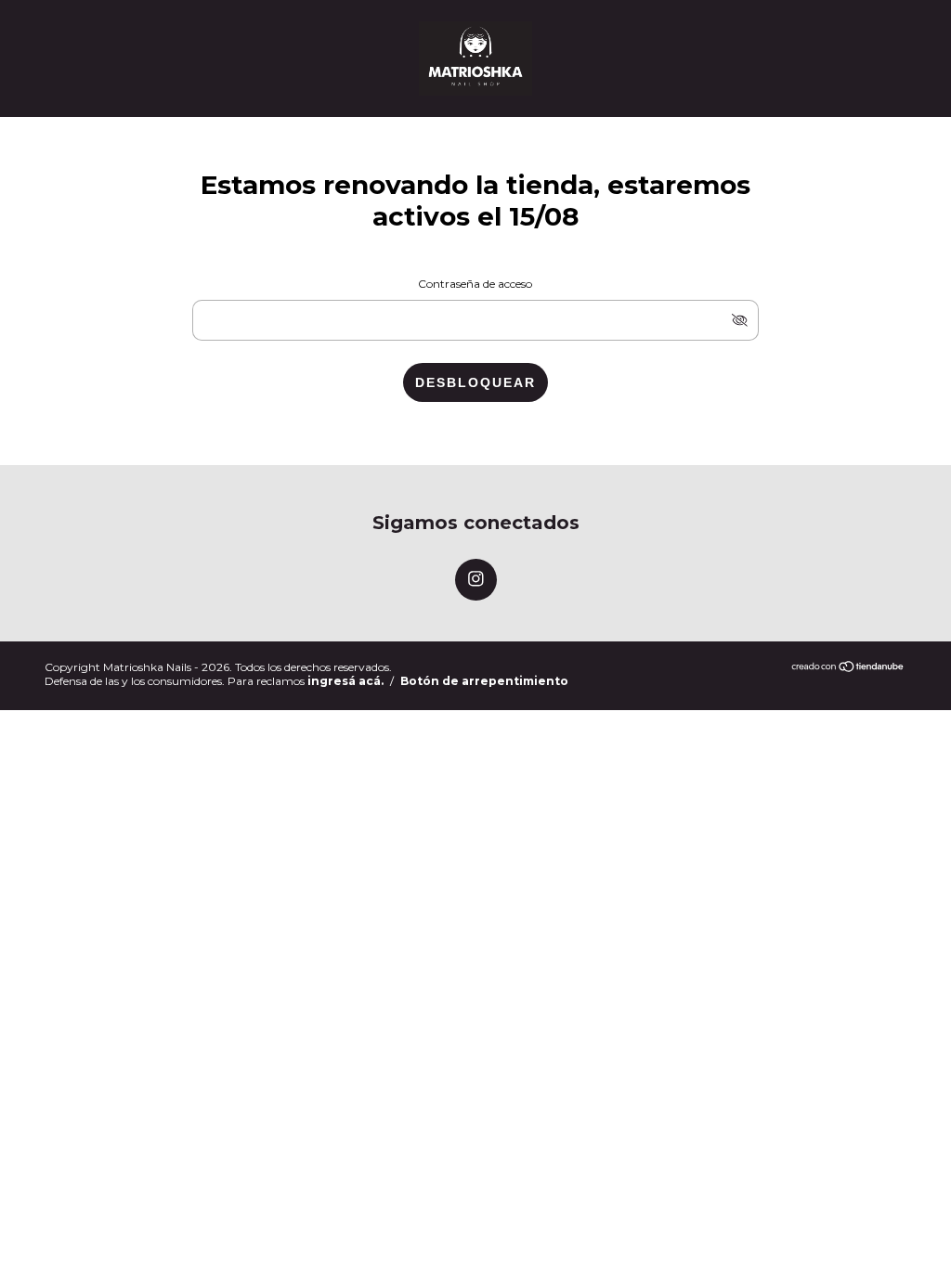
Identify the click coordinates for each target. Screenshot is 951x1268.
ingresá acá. (345, 681)
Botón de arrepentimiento (484, 681)
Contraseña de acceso (475, 284)
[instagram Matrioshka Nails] (476, 580)
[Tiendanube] (848, 668)
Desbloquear (475, 382)
